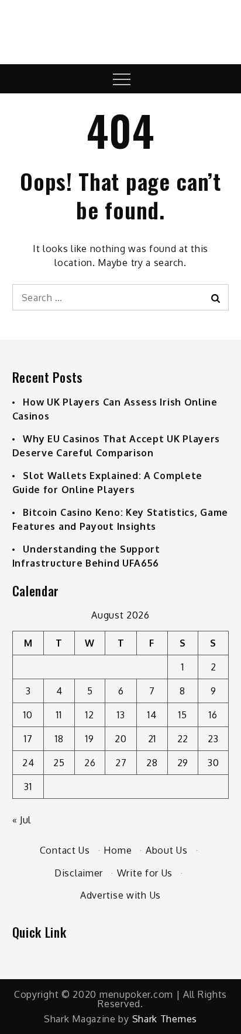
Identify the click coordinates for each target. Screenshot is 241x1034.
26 (89, 762)
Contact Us (65, 850)
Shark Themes (164, 1019)
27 (120, 762)
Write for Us (145, 873)
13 (121, 715)
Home (118, 850)
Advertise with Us (120, 895)
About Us (167, 850)
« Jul (22, 820)
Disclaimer (78, 873)
